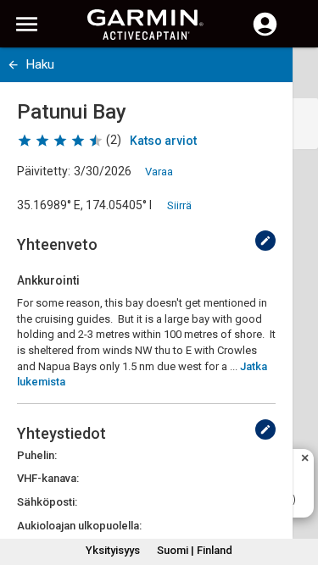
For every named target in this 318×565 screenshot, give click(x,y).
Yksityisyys (113, 550)
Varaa (159, 171)
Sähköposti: (47, 502)
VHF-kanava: (48, 478)
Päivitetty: (43, 171)
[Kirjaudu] (265, 34)
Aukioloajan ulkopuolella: (79, 525)
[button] (297, 488)
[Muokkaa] (265, 240)
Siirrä (179, 205)
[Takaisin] (13, 64)
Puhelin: (37, 455)
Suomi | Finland (194, 550)
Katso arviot (163, 141)
